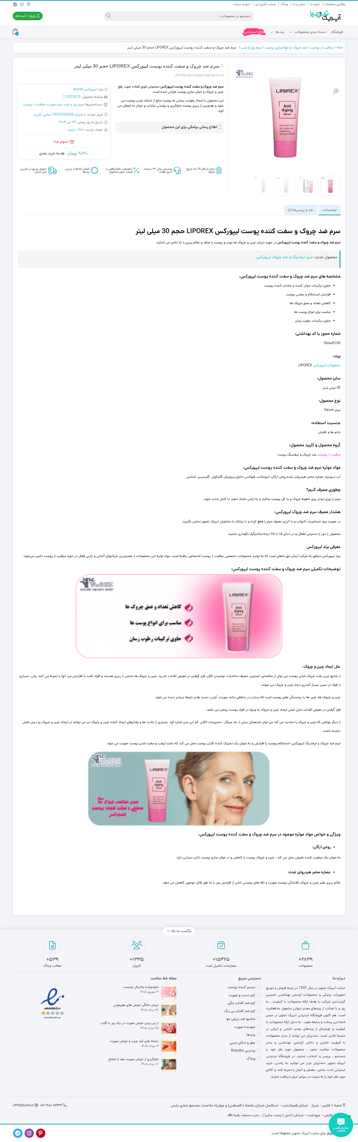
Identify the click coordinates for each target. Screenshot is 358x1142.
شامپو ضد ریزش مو (240, 1018)
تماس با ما (299, 4)
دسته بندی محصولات (309, 31)
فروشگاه (337, 31)
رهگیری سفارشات (334, 4)
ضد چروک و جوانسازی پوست (286, 47)
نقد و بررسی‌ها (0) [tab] (301, 209)
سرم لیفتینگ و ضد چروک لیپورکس (284, 257)
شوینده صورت (244, 1026)
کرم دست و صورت (242, 995)
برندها (279, 31)
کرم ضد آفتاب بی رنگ (239, 1010)
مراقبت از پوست (321, 47)
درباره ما (315, 4)
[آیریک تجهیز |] (325, 16)
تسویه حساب (241, 4)
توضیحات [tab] (329, 209)
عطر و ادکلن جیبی (242, 1042)
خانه (340, 47)
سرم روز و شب (251, 47)
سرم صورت (54, 104)
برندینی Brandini (243, 1050)
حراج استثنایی (254, 31)
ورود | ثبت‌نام (26, 15)
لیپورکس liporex (85, 89)
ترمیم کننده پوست (241, 987)
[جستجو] (108, 16)
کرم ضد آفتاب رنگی (241, 1002)
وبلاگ (284, 4)
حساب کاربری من (265, 4)
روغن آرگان (278, 476)
